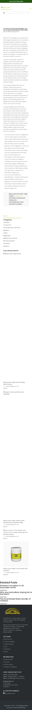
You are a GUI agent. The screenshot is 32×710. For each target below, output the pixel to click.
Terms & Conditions (10, 667)
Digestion (6, 230)
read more (3, 590)
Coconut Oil (15, 31)
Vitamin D (6, 246)
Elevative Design (20, 707)
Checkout (7, 649)
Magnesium (6, 235)
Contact (7, 662)
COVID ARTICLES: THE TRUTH (11, 227)
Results (5, 216)
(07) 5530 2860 (13, 675)
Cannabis (6, 222)
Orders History (8, 644)
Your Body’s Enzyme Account (12, 218)
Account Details (9, 641)
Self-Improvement (9, 241)
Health (5, 233)
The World (6, 243)
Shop (6, 651)
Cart (5, 646)
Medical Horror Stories (10, 238)
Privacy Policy (8, 664)
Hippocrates (24, 705)
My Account (8, 639)
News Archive (8, 659)
